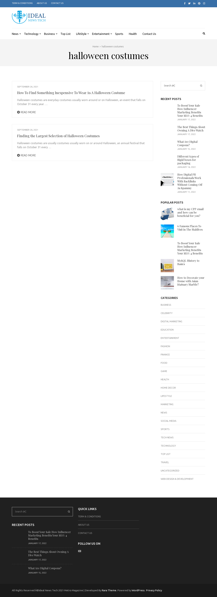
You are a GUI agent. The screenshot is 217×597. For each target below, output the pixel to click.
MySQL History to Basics (188, 262)
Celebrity (167, 313)
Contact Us (57, 3)
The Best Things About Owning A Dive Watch (191, 128)
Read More (28, 112)
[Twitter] (189, 3)
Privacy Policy (154, 590)
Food (164, 363)
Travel (165, 462)
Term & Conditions (22, 3)
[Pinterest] (199, 3)
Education (167, 329)
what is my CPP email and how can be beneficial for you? (190, 212)
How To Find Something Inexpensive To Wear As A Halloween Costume (71, 92)
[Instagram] (204, 3)
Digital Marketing (171, 321)
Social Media (168, 421)
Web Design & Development (177, 479)
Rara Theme (109, 590)
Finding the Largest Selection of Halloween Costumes (58, 135)
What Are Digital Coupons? (187, 143)
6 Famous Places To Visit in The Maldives (190, 227)
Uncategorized (170, 470)
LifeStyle (81, 33)
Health (133, 33)
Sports (119, 33)
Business (49, 33)
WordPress (138, 590)
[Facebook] (184, 3)
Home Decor (168, 387)
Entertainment (101, 33)
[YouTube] (79, 551)
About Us (42, 3)
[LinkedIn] (194, 3)
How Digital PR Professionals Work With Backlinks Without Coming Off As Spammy (189, 181)
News (15, 33)
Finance (165, 354)
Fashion (165, 346)
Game (164, 371)
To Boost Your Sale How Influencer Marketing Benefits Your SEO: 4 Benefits (190, 110)
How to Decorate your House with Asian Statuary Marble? (190, 281)
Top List (66, 33)
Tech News (167, 437)
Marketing (167, 404)
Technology (31, 33)
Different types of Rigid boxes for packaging (188, 160)
